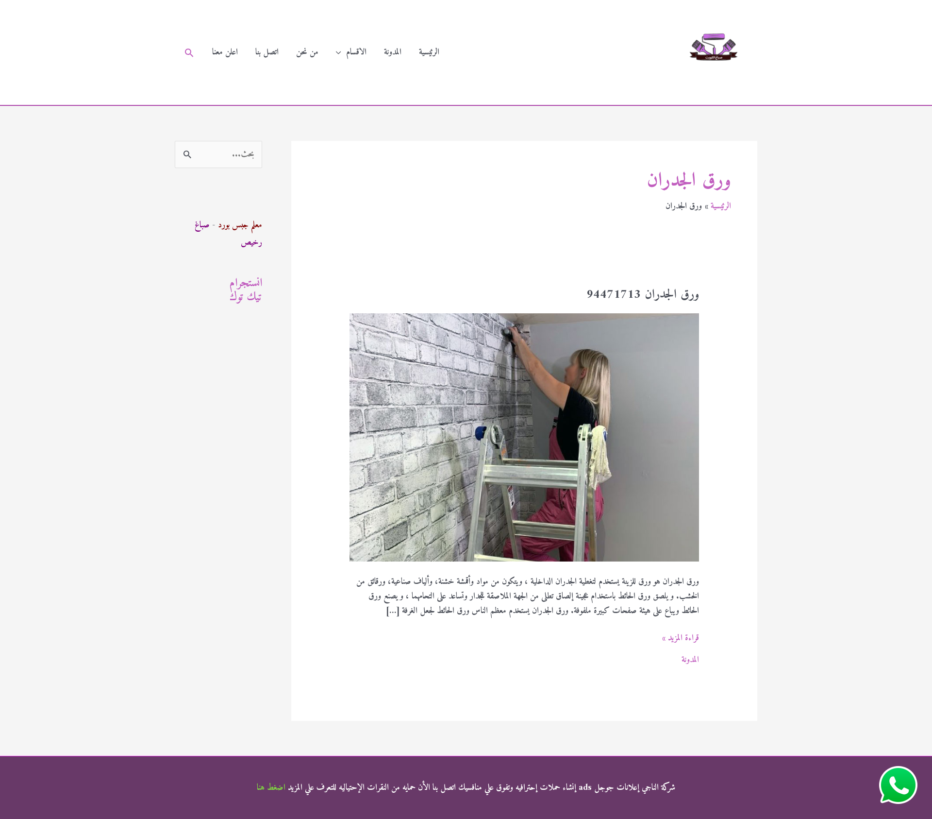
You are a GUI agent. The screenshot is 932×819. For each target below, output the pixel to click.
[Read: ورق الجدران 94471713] (524, 437)
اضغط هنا (271, 787)
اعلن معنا (225, 52)
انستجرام (246, 283)
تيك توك (246, 297)
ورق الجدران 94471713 (642, 295)
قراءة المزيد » (680, 638)
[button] (189, 52)
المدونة (392, 52)
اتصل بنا (267, 52)
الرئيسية (429, 52)
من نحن (307, 52)
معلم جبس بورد (240, 225)
